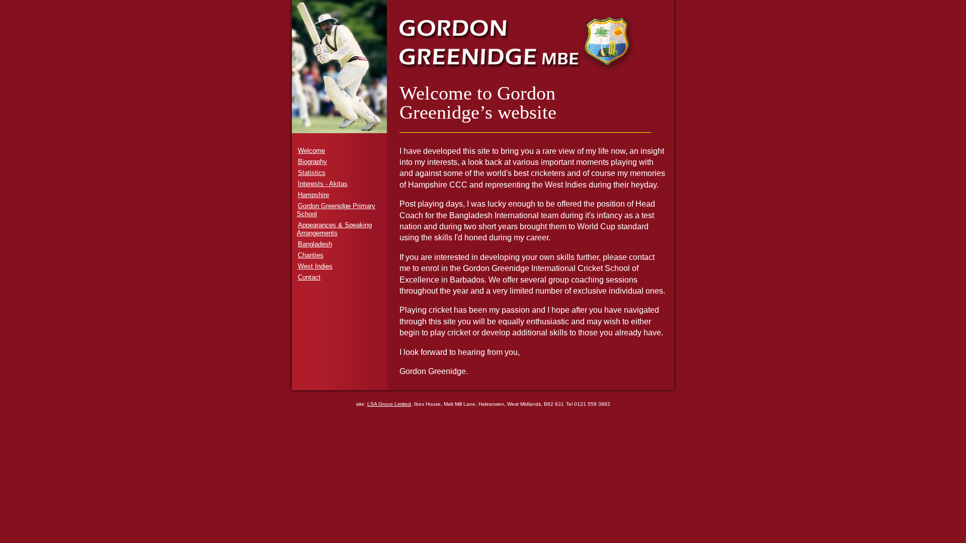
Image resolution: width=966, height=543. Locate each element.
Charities (311, 255)
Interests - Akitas (323, 184)
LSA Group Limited (389, 404)
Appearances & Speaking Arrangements (334, 229)
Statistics (312, 172)
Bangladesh (315, 244)
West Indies (315, 266)
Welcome (311, 150)
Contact (309, 277)
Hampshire (313, 195)
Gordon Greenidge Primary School (336, 210)
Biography (312, 161)
